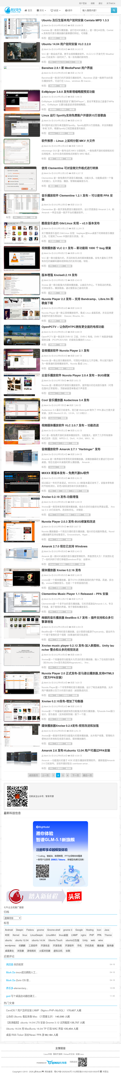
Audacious (54, 418)
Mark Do (47, 25)
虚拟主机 (58, 950)
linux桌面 (63, 935)
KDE (7, 935)
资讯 (41, 10)
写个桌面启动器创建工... (24, 996)
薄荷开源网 (57, 1054)
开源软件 (53, 38)
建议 (100, 3)
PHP (91, 935)
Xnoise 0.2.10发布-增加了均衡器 (62, 701)
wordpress (10, 945)
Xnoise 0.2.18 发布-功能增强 (60, 497)
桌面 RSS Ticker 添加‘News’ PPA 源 (25, 1034)
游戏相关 (31, 950)
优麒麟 (22, 945)
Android (9, 929)
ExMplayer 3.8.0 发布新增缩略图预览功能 (68, 92)
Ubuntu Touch (55, 940)
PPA (51, 62)
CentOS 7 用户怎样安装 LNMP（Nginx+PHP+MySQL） (36, 1010)
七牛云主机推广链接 (14, 907)
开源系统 (57, 945)
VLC (70, 62)
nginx (83, 935)
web (93, 940)
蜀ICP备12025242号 (63, 1071)
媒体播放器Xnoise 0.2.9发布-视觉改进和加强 (70, 726)
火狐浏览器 (44, 950)
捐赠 (93, 3)
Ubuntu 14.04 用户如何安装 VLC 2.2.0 (66, 44)
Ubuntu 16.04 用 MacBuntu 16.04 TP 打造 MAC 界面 (34, 1028)
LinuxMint (51, 935)
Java (106, 929)
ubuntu (52, 133)
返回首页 (34, 775)
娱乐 (57, 695)
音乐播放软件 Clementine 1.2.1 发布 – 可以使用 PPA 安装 (77, 197)
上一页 (45, 775)
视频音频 (61, 186)
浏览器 (20, 950)
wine (100, 940)
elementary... (21, 988)
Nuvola (52, 368)
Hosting (90, 929)
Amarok (53, 467)
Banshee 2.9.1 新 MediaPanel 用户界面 (67, 68)
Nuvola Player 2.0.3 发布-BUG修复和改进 (68, 521)
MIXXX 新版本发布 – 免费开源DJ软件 (65, 473)
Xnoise (58, 514)
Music (38, 1071)
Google (79, 929)
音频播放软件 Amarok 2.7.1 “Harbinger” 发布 (71, 449)
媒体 (51, 158)
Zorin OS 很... (23, 980)
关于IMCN (111, 3)
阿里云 (105, 1071)
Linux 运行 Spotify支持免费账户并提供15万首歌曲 (74, 115)
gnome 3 (67, 929)
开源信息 (45, 945)
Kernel (16, 935)
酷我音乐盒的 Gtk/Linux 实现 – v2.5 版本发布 (71, 223)
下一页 (76, 775)
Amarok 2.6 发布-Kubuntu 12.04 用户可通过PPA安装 (76, 750)
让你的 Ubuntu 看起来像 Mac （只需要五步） (30, 1016)
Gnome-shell (53, 929)
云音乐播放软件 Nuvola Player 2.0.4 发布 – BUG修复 (76, 375)
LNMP (74, 935)
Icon (99, 929)
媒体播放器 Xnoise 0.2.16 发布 (61, 570)
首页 (29, 10)
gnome (40, 929)
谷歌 (68, 950)
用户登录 (83, 3)
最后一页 (87, 775)
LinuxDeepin (36, 935)
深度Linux (80, 1054)
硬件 (69, 10)
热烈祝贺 (18, 964)
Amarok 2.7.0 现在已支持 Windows (64, 546)
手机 (79, 945)
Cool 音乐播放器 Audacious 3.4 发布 (65, 400)
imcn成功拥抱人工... (26, 972)
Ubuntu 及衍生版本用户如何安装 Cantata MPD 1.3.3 (75, 20)
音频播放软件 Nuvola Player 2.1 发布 (65, 350)
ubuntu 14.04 (61, 62)
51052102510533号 (91, 1071)
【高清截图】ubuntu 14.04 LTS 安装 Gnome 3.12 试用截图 (37, 1022)
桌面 (56, 10)
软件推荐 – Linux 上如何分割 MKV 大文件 (68, 141)
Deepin (19, 929)
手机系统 (89, 945)
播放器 (62, 38)
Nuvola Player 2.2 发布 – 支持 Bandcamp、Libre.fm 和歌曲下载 (77, 301)
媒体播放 (53, 109)
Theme (108, 935)
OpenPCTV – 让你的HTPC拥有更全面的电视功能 (73, 327)
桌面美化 (9, 950)
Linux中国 (48, 1054)
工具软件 (33, 945)
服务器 (110, 945)
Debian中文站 (69, 1054)
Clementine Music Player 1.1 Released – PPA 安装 (75, 594)
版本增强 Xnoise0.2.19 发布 (59, 275)
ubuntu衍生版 (72, 940)
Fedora (30, 929)
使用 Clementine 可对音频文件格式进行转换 (70, 168)
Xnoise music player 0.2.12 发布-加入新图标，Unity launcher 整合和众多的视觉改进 (78, 647)
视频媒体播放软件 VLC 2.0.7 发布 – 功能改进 (70, 425)
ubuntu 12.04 (22, 940)
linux (25, 935)
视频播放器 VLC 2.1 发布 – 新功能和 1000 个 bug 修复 (76, 248)
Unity (85, 940)
